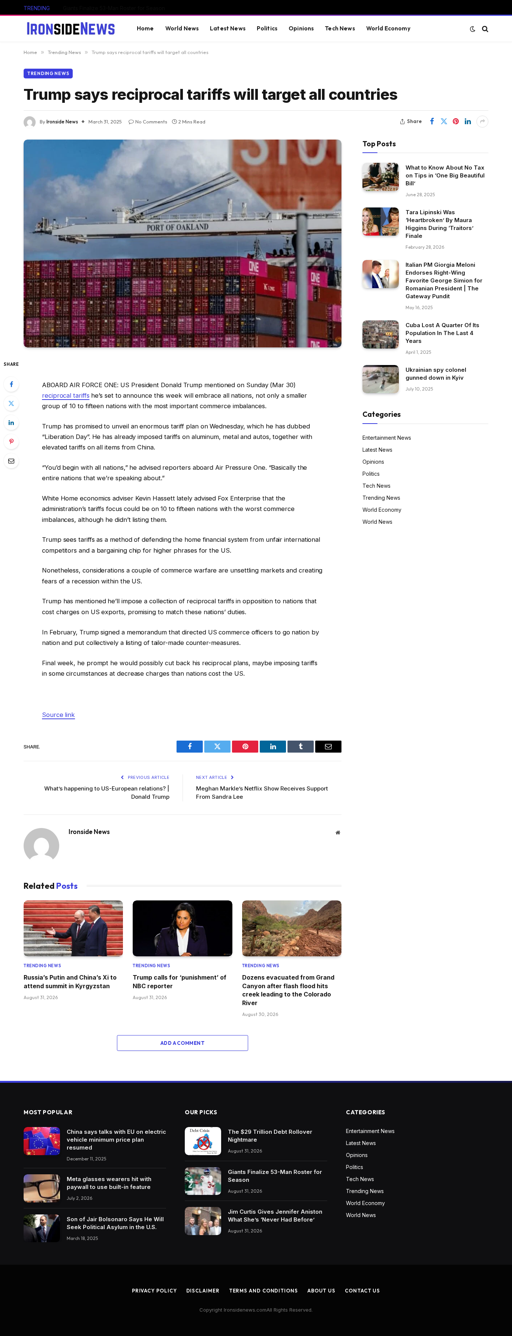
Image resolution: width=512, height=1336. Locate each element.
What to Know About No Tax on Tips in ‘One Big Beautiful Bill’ (445, 175)
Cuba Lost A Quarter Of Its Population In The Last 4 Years (442, 333)
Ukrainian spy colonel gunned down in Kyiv (436, 373)
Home (145, 28)
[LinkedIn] (11, 422)
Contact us (362, 1291)
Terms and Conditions (263, 1291)
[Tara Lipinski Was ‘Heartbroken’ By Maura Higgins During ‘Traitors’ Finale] (380, 221)
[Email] (11, 460)
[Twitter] (11, 403)
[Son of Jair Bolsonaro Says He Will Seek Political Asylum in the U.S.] (42, 1228)
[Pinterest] (11, 441)
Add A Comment (182, 1043)
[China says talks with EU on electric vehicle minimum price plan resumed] (42, 1141)
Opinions (301, 28)
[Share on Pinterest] (455, 122)
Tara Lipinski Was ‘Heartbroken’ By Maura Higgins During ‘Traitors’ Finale (439, 224)
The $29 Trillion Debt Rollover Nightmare (270, 1135)
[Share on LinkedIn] (467, 122)
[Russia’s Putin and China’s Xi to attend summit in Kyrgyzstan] (73, 928)
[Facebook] (11, 384)
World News (182, 28)
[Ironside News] (71, 29)
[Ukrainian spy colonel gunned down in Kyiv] (380, 379)
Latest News (228, 28)
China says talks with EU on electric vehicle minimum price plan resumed (116, 1139)
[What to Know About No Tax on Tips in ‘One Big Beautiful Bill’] (380, 177)
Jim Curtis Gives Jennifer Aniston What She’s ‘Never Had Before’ (275, 1215)
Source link (58, 714)
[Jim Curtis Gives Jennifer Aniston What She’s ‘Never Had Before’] (203, 1221)
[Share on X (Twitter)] (443, 122)
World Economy (388, 28)
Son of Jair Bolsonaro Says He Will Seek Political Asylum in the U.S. (115, 1223)
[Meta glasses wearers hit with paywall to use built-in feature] (42, 1188)
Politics (267, 28)
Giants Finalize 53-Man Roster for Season (114, 8)
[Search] (484, 28)
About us (321, 1291)
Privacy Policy (154, 1291)
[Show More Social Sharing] (482, 122)
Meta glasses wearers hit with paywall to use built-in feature (109, 1182)
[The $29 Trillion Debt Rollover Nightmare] (203, 1141)
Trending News (48, 73)
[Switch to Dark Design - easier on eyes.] (472, 29)
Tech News (340, 28)
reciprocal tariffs (66, 395)
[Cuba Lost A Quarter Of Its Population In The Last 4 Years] (380, 334)
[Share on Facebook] (431, 122)
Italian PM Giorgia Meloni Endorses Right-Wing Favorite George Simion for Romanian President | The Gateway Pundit (444, 280)
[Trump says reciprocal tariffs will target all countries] (182, 243)
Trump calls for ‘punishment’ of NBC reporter (179, 981)
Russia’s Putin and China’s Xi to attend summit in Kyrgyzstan (70, 981)
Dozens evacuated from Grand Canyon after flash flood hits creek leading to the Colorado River (288, 990)
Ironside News (62, 122)
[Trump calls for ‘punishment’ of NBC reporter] (182, 928)
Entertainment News (386, 437)
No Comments (151, 122)
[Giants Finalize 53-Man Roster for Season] (203, 1181)
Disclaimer (203, 1291)
